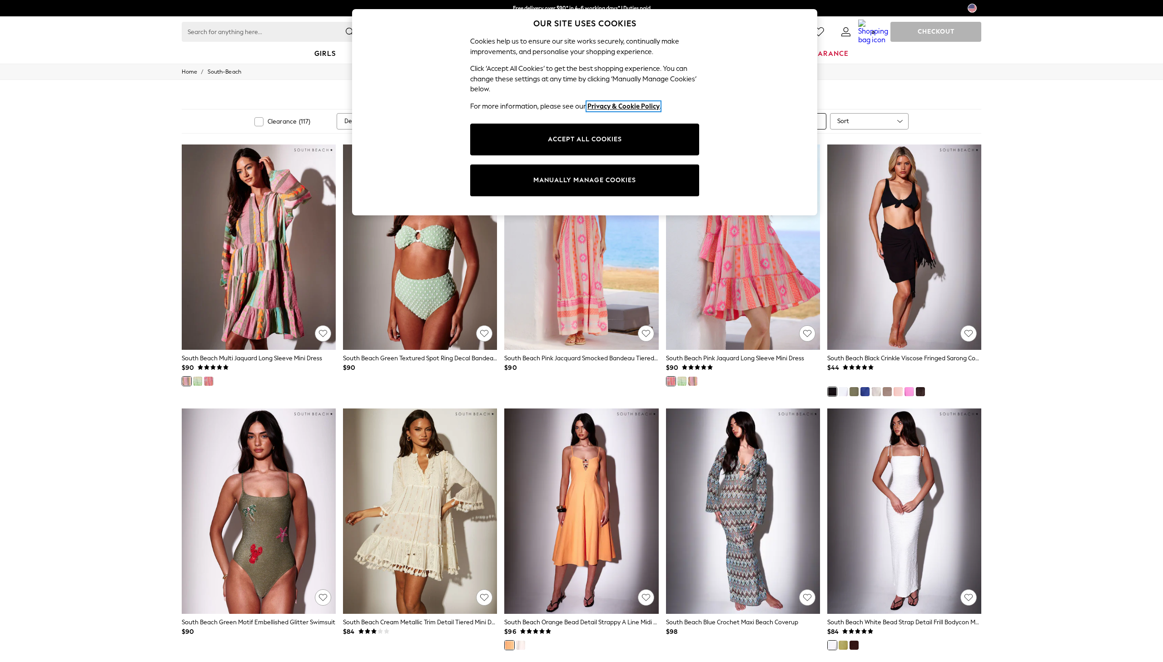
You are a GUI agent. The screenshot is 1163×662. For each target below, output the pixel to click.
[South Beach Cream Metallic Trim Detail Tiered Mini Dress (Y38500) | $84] (420, 511)
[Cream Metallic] (876, 391)
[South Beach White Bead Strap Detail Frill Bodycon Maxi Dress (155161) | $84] (904, 511)
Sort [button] (843, 121)
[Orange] (509, 645)
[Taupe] (887, 391)
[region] (584, 112)
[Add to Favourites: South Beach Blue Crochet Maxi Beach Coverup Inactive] (807, 597)
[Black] (832, 391)
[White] (843, 391)
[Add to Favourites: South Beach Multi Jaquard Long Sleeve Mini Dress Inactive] (323, 333)
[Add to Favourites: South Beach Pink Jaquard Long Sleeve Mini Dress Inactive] (807, 333)
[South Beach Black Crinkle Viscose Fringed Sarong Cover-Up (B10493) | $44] (904, 247)
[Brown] (920, 391)
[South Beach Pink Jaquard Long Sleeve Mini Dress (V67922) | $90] (743, 247)
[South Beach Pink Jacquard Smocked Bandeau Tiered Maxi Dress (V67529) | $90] (581, 247)
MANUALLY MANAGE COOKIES (584, 180)
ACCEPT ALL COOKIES (585, 139)
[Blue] (865, 391)
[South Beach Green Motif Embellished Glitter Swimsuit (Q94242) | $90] (259, 511)
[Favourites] (819, 32)
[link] (846, 32)
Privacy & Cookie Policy (623, 106)
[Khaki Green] (854, 391)
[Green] (197, 381)
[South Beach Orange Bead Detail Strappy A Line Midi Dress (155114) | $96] (581, 511)
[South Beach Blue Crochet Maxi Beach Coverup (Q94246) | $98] (743, 511)
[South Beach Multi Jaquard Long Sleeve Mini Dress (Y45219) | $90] (259, 247)
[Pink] (208, 381)
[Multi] (186, 381)
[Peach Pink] (898, 391)
